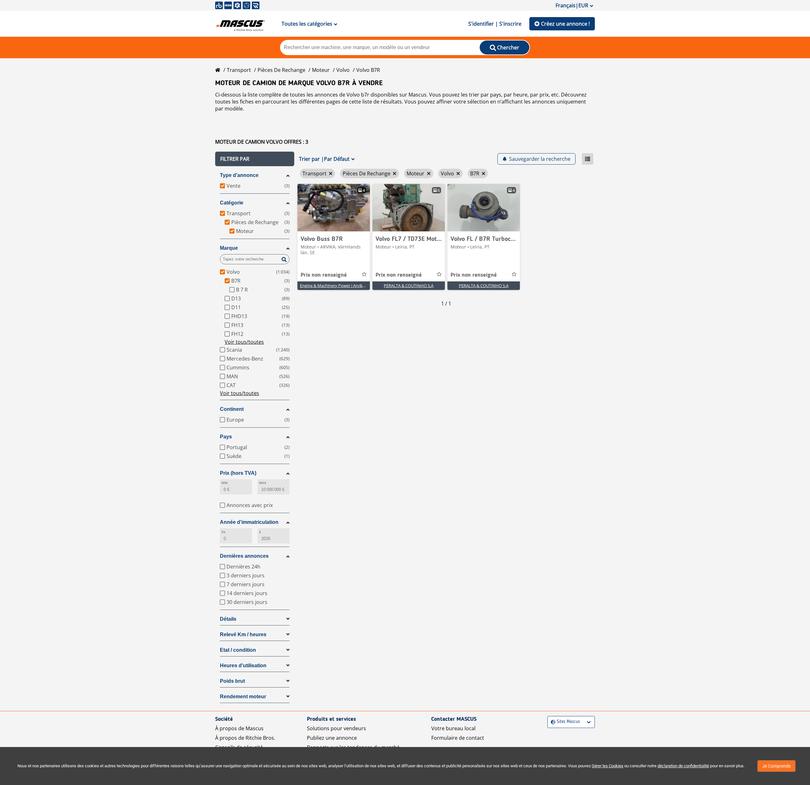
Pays (226, 436)
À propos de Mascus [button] (239, 728)
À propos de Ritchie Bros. (245, 737)
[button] (254, 159)
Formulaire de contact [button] (457, 737)
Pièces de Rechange (281, 69)
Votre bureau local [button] (453, 728)
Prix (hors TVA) (238, 473)
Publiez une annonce (332, 737)
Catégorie (231, 202)
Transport (239, 69)
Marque (229, 248)
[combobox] (551, 722)
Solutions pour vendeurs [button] (336, 728)
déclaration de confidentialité (683, 765)
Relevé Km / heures (243, 634)
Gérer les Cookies (607, 765)
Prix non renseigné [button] (324, 275)
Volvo (343, 69)
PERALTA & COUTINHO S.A (408, 285)
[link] (333, 207)
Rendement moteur (243, 696)
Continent (232, 409)
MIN (224, 483)
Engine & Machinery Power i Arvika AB (335, 285)
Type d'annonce (239, 175)
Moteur (321, 69)
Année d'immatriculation (249, 522)
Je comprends (776, 766)
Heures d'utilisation (243, 665)
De (223, 532)
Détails (228, 619)
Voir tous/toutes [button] (244, 341)
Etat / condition (238, 650)
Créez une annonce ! (565, 23)
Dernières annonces (244, 556)
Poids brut (232, 681)
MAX (262, 483)
